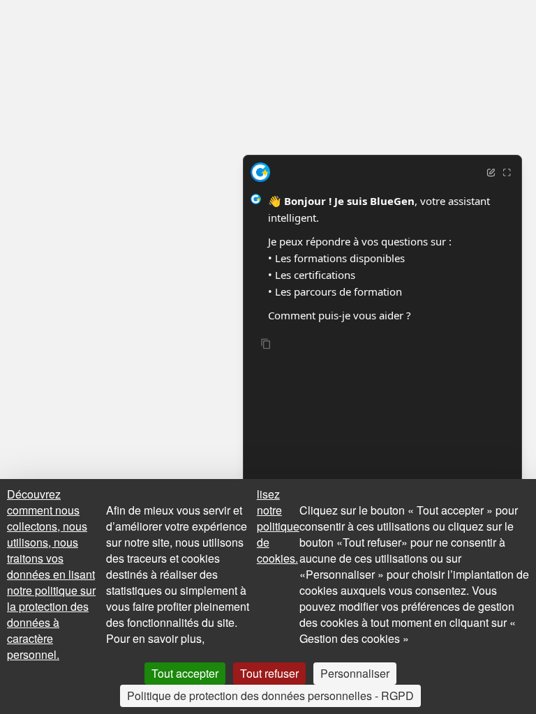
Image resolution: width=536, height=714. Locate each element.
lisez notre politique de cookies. (278, 526)
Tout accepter (184, 673)
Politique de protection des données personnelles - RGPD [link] (270, 696)
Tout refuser (269, 673)
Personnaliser (354, 673)
